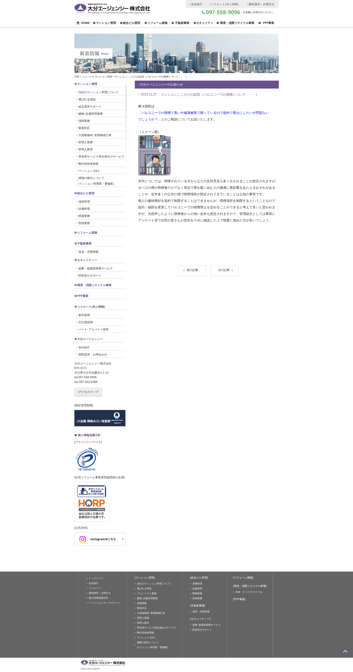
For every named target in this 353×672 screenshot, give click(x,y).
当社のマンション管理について (98, 92)
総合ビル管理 (131, 22)
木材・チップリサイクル (248, 592)
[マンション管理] (145, 577)
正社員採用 (85, 322)
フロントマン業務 (146, 593)
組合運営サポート (89, 106)
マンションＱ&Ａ (89, 170)
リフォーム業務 (87, 232)
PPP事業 (268, 22)
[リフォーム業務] (243, 577)
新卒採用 (84, 315)
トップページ (96, 578)
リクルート (95, 588)
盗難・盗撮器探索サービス (95, 268)
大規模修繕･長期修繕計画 (94, 135)
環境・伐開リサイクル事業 (237, 22)
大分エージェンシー (90, 339)
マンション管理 (106, 22)
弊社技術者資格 (88, 163)
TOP (76, 76)
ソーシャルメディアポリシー (105, 602)
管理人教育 (85, 149)
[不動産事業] (197, 605)
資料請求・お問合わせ (92, 354)
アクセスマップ (88, 391)
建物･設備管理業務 (90, 113)
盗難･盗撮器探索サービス (206, 624)
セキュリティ (204, 22)
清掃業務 (84, 120)
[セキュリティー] (200, 618)
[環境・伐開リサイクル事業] (250, 586)
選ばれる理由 (87, 99)
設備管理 (84, 208)
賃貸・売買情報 (88, 251)
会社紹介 (84, 347)
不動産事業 (182, 22)
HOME (85, 22)
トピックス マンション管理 (97, 76)
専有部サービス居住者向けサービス (101, 156)
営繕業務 (84, 223)
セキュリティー (87, 260)
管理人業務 (85, 142)
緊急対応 (84, 128)
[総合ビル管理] (199, 577)
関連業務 (84, 216)
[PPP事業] (239, 599)
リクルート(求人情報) (91, 306)
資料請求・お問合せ (100, 593)
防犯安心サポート (89, 275)
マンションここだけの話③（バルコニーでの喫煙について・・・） (210, 94)
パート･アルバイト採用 (93, 329)
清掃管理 (84, 201)
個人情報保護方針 (89, 435)
